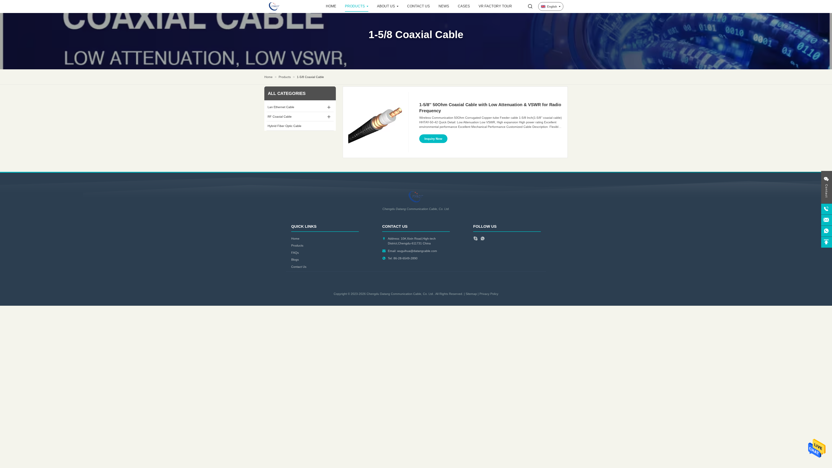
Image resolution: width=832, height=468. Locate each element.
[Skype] (475, 239)
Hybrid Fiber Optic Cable (284, 126)
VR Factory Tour (495, 6)
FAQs (295, 252)
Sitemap (471, 294)
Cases (464, 6)
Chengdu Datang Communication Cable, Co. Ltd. (400, 294)
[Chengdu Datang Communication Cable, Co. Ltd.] (292, 6)
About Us (386, 6)
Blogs (295, 259)
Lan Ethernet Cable (281, 107)
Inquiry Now (433, 138)
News (444, 6)
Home (331, 6)
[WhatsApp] (482, 239)
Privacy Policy (488, 294)
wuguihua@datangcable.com (417, 251)
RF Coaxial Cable (280, 116)
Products (355, 6)
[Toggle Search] (530, 7)
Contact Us (418, 6)
